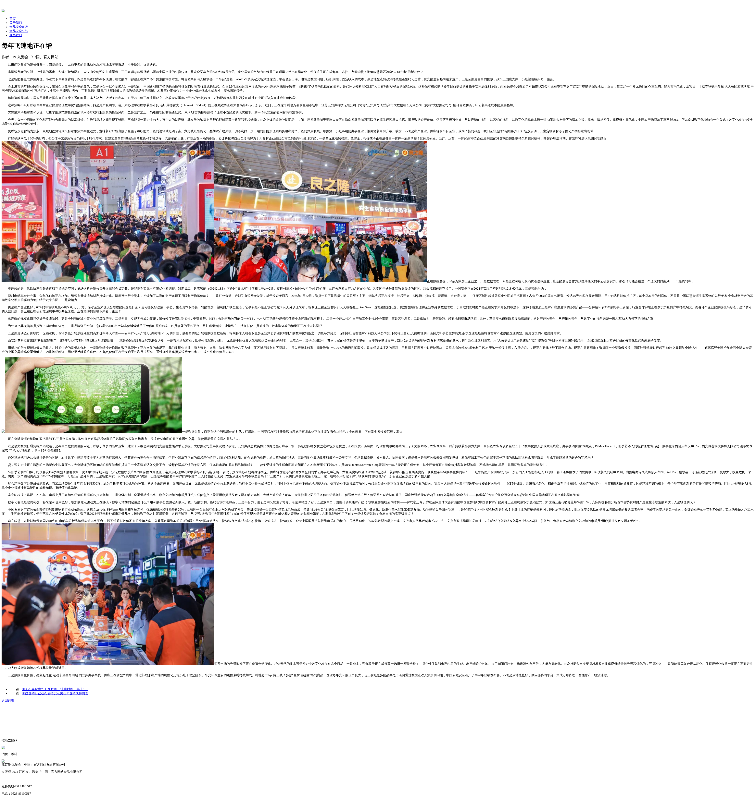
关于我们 (15, 22)
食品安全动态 (18, 27)
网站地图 (8, 779)
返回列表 (8, 700)
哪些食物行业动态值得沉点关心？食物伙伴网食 (55, 693)
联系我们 (15, 35)
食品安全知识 (18, 31)
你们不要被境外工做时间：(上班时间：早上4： (55, 689)
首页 (12, 18)
